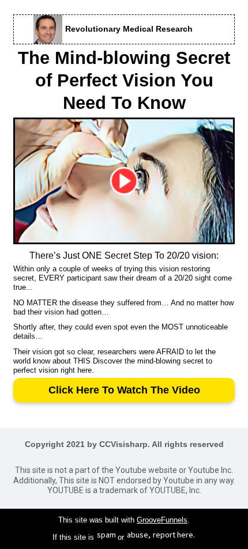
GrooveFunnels (162, 520)
